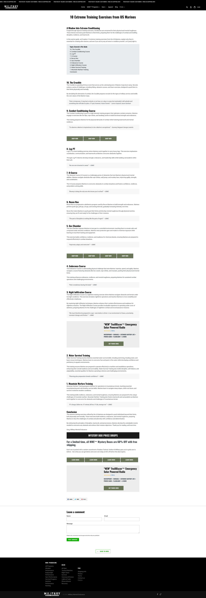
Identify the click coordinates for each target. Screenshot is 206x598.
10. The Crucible (75, 49)
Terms (80, 576)
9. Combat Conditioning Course (80, 51)
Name (69, 516)
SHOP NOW (75, 138)
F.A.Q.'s (80, 580)
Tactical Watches (67, 570)
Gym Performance (51, 577)
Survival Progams (51, 579)
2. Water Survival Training (78, 67)
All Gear (64, 568)
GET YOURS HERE (114, 344)
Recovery (65, 583)
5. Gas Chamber (75, 60)
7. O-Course (73, 56)
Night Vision (65, 572)
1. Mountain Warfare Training (79, 69)
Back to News (104, 551)
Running (48, 585)
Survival (64, 575)
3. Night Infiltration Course (78, 65)
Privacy (80, 574)
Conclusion (73, 72)
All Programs (49, 566)
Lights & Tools (66, 579)
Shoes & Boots (66, 581)
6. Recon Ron (74, 58)
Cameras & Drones (68, 577)
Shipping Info (82, 571)
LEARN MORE (75, 460)
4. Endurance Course (76, 63)
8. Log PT (73, 54)
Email (106, 516)
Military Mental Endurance (76, 594)
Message (70, 523)
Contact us (81, 578)
